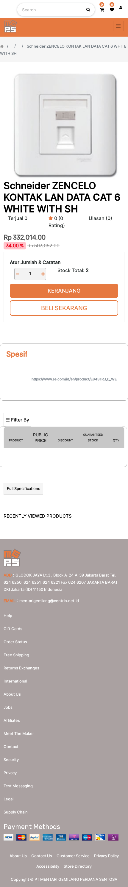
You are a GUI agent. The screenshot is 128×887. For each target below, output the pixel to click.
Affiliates (12, 720)
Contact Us (41, 855)
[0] (102, 10)
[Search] (64, 403)
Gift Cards (13, 628)
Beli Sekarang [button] (64, 308)
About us (12, 694)
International (15, 681)
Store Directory (78, 866)
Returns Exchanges (21, 668)
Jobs (8, 707)
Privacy (10, 772)
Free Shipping (16, 654)
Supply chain (16, 812)
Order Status (15, 641)
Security (11, 759)
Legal (8, 799)
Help (8, 615)
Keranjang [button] (64, 291)
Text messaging (18, 785)
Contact (11, 746)
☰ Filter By (17, 420)
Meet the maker (19, 733)
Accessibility (47, 866)
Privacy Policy (106, 855)
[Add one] (43, 274)
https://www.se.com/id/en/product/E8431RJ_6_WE (74, 379)
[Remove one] (18, 274)
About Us (18, 855)
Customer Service (73, 855)
